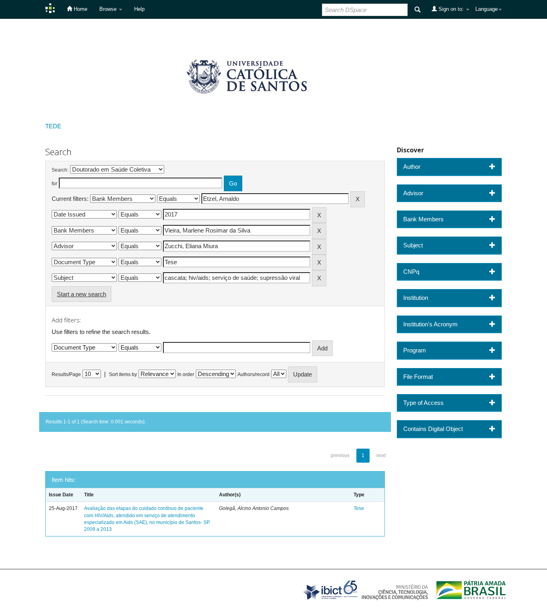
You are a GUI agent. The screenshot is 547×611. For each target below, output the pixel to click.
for (54, 183)
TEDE (53, 126)
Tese (359, 508)
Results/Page (66, 374)
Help (139, 9)
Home (79, 9)
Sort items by (123, 374)
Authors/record (253, 374)
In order (185, 374)
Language (486, 9)
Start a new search (81, 294)
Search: (60, 170)
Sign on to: (451, 9)
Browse (108, 9)
